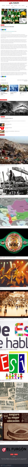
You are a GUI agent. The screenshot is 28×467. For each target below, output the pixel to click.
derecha (15, 458)
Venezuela (25, 459)
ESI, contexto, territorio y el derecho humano (4, 93)
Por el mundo (8, 5)
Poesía (20, 459)
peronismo (18, 459)
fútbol (2, 459)
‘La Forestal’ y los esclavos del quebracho (7, 195)
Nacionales (3, 5)
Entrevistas (15, 5)
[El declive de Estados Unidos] (2, 124)
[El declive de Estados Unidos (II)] (14, 108)
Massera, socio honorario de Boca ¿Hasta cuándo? (9, 441)
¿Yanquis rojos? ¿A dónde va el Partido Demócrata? (22, 80)
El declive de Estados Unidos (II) (7, 118)
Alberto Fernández (3, 458)
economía (22, 458)
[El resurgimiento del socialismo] (2, 128)
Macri (10, 459)
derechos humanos (18, 458)
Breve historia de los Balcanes (5, 226)
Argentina (7, 458)
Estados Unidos (25, 458)
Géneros (12, 5)
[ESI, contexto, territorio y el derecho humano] (4, 85)
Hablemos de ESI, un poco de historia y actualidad (8, 349)
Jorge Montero (4, 459)
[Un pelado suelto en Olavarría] (14, 85)
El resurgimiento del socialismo (8, 127)
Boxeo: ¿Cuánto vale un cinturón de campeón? (8, 257)
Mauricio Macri (13, 459)
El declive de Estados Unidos (8, 124)
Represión (22, 459)
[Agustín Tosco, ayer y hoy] (23, 85)
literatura (8, 459)
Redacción (23, 5)
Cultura (19, 5)
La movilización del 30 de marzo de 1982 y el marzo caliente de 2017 (11, 318)
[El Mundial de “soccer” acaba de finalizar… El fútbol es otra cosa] (2, 131)
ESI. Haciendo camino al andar (5, 380)
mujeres (16, 459)
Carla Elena (10, 458)
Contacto (13, 7)
